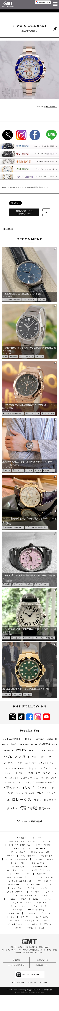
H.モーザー (25, 917)
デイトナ (12, 782)
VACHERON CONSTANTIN (14, 413)
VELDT (18, 928)
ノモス (44, 895)
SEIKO (31, 750)
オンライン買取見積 (16, 965)
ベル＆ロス (17, 910)
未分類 (41, 928)
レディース (41, 903)
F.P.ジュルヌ (14, 913)
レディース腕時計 (43, 845)
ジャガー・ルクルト (40, 768)
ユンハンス (35, 892)
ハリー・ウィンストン (22, 903)
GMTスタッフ (51, 107)
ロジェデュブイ (18, 867)
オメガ (38, 470)
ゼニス (29, 773)
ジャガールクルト (19, 768)
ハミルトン (33, 924)
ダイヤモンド (29, 638)
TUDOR (42, 750)
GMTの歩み (22, 838)
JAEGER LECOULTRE (28, 745)
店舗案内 (16, 960)
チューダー (26, 777)
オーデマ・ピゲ (46, 877)
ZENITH (29, 470)
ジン (12, 917)
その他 (30, 928)
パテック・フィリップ (19, 787)
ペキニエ (11, 899)
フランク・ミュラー (40, 906)
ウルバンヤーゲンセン (37, 910)
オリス (46, 921)
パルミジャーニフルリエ (44, 859)
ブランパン (19, 793)
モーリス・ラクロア (22, 849)
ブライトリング (44, 881)
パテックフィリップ (45, 782)
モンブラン (14, 921)
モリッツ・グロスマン (15, 892)
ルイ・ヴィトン (31, 921)
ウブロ (8, 756)
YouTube (51, 751)
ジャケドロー (20, 863)
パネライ (41, 787)
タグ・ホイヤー (43, 773)
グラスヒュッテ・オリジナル (24, 895)
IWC (6, 356)
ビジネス (40, 356)
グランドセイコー (27, 356)
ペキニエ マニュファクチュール (22, 841)
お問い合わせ (42, 960)
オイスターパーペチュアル (23, 584)
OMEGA (14, 356)
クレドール (37, 838)
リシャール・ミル (18, 906)
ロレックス (17, 695)
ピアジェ (49, 892)
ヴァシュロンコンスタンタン (37, 527)
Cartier (7, 638)
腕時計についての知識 (40, 852)
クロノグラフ (49, 470)
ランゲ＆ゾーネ (14, 885)
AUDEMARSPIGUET (12, 739)
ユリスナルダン (42, 917)
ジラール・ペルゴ (17, 852)
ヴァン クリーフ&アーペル (19, 845)
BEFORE (8, 229)
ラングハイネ (46, 856)
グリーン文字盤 (48, 413)
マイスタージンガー (39, 867)
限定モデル (45, 808)
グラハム (47, 924)
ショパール (30, 913)
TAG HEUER (18, 470)
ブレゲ (40, 793)
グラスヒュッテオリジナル (16, 859)
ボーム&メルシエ (15, 924)
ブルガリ (29, 793)
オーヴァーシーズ (33, 413)
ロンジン (44, 888)
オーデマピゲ (33, 757)
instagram (32, 982)
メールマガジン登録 (31, 821)
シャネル (6, 768)
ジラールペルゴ (38, 863)
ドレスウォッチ (26, 782)
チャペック (45, 841)
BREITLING (40, 739)
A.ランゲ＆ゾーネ (30, 299)
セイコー (20, 773)
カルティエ (17, 638)
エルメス (10, 856)
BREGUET (28, 739)
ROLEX (42, 299)
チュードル (39, 778)
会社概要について (43, 965)
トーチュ (41, 638)
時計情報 (51, 638)
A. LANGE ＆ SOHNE (12, 299)
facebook (20, 982)
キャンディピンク (42, 584)
